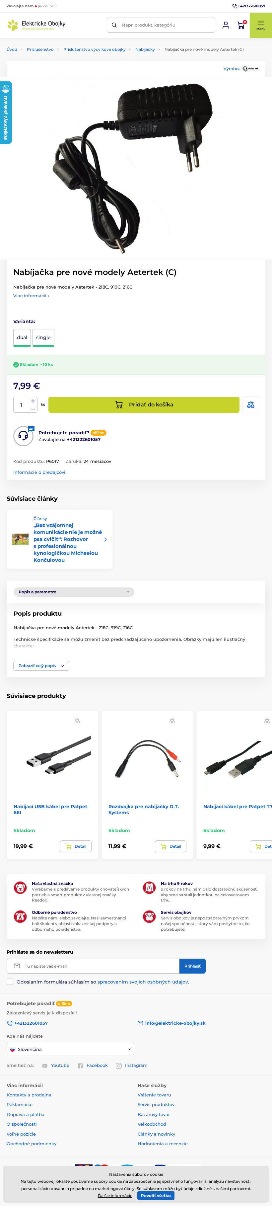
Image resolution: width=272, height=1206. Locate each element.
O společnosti (22, 1124)
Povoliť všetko (156, 1195)
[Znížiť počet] (33, 409)
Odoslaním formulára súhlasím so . (103, 982)
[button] (260, 25)
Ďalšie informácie (115, 1195)
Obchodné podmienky (31, 1143)
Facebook (97, 1065)
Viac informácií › (31, 295)
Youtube (60, 1065)
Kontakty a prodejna (29, 1094)
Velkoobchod (152, 1124)
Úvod (12, 49)
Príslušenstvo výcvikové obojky (94, 49)
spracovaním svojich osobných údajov (143, 982)
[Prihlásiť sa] (226, 25)
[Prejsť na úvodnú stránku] (36, 25)
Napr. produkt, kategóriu (148, 25)
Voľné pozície (21, 1134)
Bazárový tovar (154, 1114)
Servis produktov (156, 1104)
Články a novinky (156, 1134)
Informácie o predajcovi (39, 472)
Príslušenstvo (40, 49)
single (43, 337)
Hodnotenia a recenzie (163, 1143)
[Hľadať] (114, 25)
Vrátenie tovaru (154, 1094)
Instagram (136, 1065)
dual (22, 337)
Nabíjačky (145, 49)
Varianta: (24, 321)
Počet (21, 405)
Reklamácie (20, 1104)
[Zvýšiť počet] (33, 401)
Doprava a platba (25, 1114)
